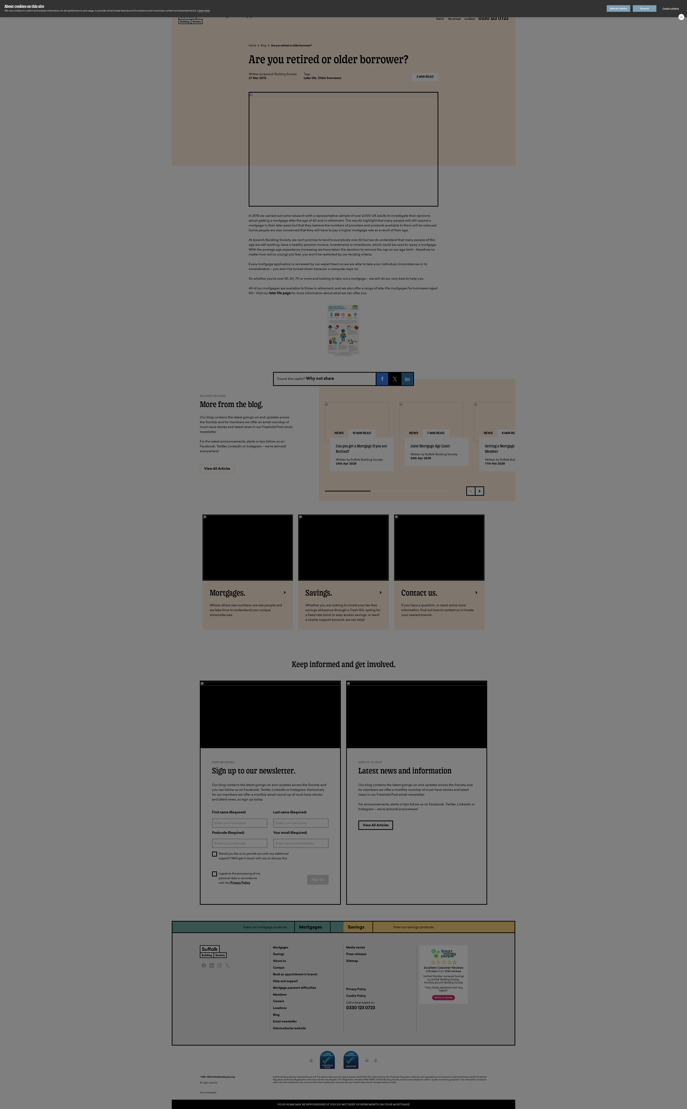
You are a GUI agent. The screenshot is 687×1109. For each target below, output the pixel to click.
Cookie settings (670, 8)
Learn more (203, 11)
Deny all (644, 8)
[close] (681, 17)
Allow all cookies (618, 8)
